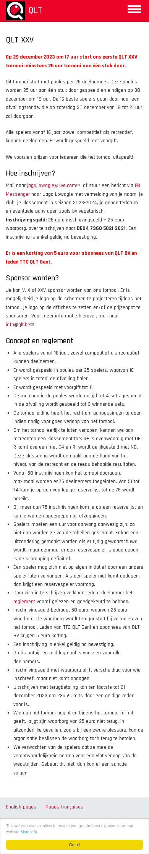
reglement (24, 601)
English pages (21, 807)
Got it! (74, 844)
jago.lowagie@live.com (51, 185)
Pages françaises (64, 807)
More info (29, 831)
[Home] (15, 10)
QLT (35, 10)
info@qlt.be (18, 324)
